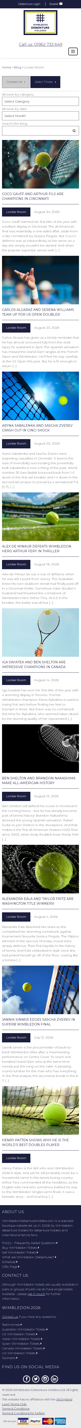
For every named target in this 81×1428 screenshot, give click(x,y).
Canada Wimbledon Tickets (22, 1348)
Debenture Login (29, 4)
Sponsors (9, 1358)
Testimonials (11, 1325)
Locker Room (16, 212)
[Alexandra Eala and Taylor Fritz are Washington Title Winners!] (40, 869)
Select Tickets (44, 82)
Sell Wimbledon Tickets (19, 1252)
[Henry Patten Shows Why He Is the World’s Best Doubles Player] (40, 1110)
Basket (54, 4)
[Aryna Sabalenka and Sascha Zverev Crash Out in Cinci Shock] (40, 396)
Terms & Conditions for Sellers (23, 1413)
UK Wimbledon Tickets (19, 1353)
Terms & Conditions (15, 1408)
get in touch (36, 1294)
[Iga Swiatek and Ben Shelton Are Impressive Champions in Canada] (40, 632)
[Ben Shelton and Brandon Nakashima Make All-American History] (40, 748)
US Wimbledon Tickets (18, 1334)
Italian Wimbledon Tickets (21, 1339)
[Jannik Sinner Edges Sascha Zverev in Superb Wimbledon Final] (40, 990)
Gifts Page (9, 1267)
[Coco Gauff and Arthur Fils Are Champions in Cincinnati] (40, 164)
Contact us (10, 1317)
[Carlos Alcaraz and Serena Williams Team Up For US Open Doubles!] (40, 280)
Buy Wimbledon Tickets (19, 1248)
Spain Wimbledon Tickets (21, 1344)
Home (6, 67)
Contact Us (14, 82)
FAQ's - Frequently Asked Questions (29, 1243)
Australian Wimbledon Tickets (24, 1329)
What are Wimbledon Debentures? (28, 1257)
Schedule (9, 1262)
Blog (17, 67)
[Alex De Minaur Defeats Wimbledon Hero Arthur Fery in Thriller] (40, 516)
